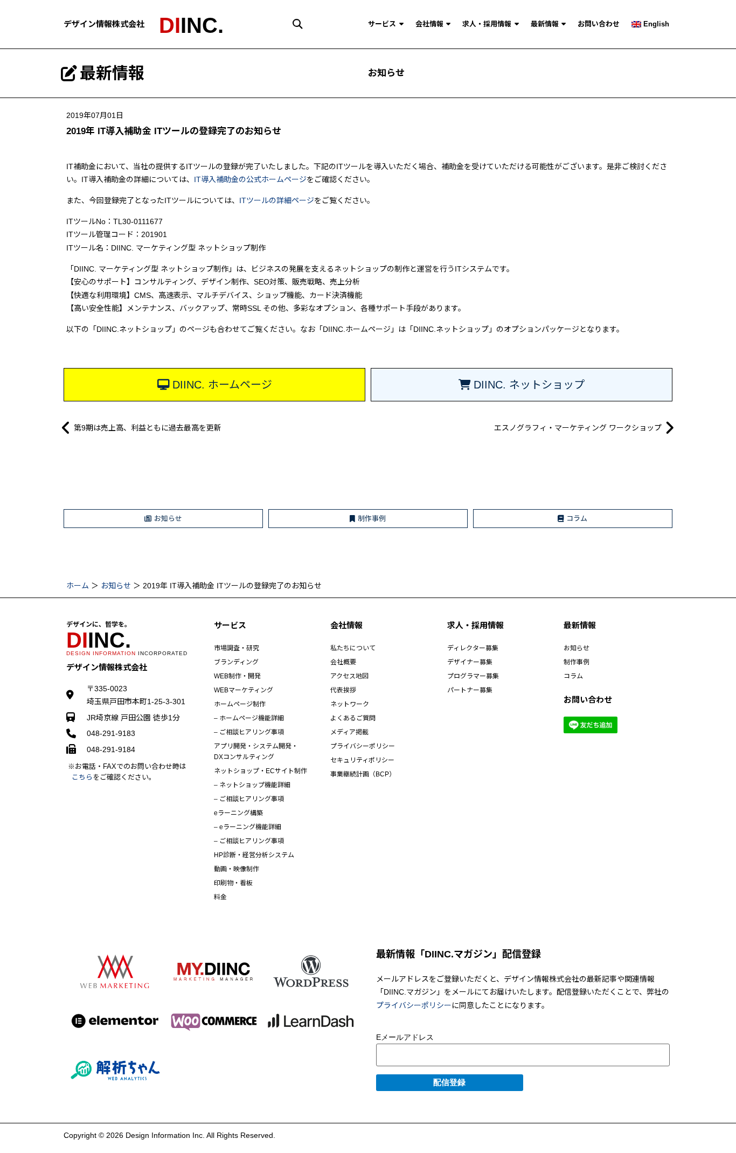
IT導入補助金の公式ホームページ (250, 179)
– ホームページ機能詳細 (249, 718)
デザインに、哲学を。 (98, 624)
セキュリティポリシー (362, 760)
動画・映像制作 (236, 869)
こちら (82, 777)
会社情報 (429, 24)
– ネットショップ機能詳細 (252, 785)
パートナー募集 (469, 690)
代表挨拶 (343, 690)
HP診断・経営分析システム (254, 855)
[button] (298, 24)
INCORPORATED (127, 653)
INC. (191, 25)
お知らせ (386, 73)
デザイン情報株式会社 (104, 24)
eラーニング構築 (238, 813)
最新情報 (545, 24)
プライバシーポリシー (362, 746)
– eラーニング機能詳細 (247, 827)
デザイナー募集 (469, 662)
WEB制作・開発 (237, 676)
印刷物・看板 (233, 883)
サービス (382, 24)
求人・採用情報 (486, 24)
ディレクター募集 (472, 648)
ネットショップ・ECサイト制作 (260, 771)
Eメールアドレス (405, 1037)
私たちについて (353, 648)
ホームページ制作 (240, 704)
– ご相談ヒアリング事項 (249, 732)
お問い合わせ (599, 24)
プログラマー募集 (473, 676)
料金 (220, 897)
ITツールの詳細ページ (276, 200)
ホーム (77, 585)
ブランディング (236, 662)
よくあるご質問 (353, 718)
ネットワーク (349, 704)
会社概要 (343, 662)
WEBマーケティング (243, 690)
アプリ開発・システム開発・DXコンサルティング (256, 751)
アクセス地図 (349, 676)
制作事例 (576, 662)
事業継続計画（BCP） (362, 774)
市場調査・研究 (236, 648)
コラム (573, 676)
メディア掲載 (349, 732)
